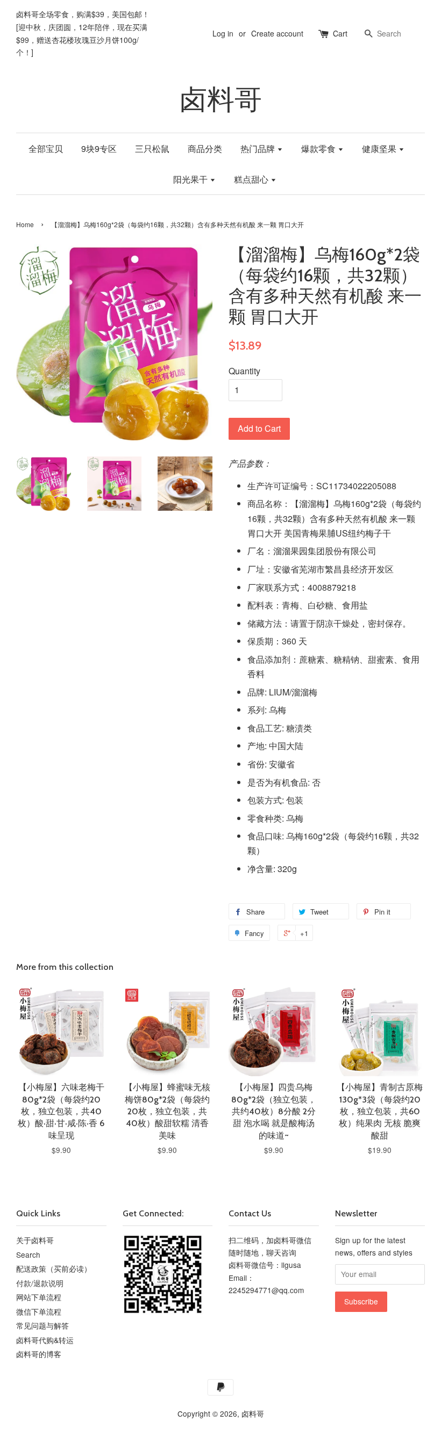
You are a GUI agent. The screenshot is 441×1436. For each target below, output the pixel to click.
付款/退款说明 (39, 1283)
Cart (340, 33)
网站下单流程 (38, 1297)
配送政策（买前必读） (53, 1268)
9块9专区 (99, 148)
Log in (222, 33)
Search (28, 1254)
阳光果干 (191, 179)
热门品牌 (258, 148)
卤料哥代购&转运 (45, 1340)
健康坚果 (380, 148)
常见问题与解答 (42, 1325)
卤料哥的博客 (38, 1353)
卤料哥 (221, 99)
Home (25, 224)
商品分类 (205, 148)
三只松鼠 (152, 148)
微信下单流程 (38, 1311)
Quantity (244, 371)
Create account (277, 33)
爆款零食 (319, 148)
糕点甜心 (252, 179)
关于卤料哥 (35, 1240)
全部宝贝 (46, 148)
